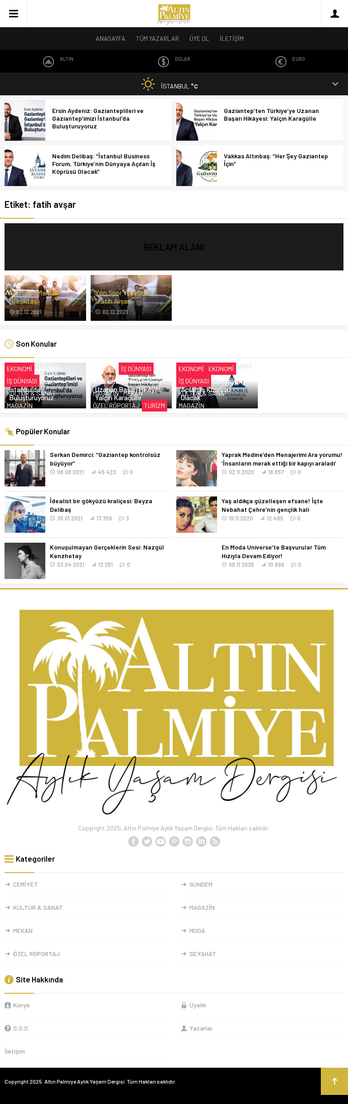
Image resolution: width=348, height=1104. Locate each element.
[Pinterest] (174, 841)
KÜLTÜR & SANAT (31, 393)
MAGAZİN (20, 405)
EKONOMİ (19, 369)
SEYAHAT (202, 953)
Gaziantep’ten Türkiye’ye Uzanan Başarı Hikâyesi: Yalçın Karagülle (271, 114)
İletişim (15, 1051)
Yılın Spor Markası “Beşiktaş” (34, 297)
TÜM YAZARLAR (157, 38)
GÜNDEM (48, 369)
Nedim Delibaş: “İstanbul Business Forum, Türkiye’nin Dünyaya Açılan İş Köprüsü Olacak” (103, 163)
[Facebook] (133, 841)
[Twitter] (146, 841)
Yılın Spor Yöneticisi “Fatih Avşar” (123, 297)
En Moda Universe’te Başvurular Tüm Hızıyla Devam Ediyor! (274, 551)
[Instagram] (187, 841)
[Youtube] (160, 841)
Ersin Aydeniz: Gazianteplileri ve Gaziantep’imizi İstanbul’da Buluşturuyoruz (98, 118)
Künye (21, 1005)
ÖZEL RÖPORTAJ (116, 405)
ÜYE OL (199, 38)
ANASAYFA (111, 38)
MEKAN (133, 393)
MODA (197, 930)
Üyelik (197, 1005)
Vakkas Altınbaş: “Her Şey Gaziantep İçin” (276, 159)
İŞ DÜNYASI (22, 381)
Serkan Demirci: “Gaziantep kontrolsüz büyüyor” (105, 459)
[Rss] (214, 841)
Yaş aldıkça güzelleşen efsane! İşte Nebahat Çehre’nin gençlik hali (272, 505)
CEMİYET (25, 884)
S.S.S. (21, 1028)
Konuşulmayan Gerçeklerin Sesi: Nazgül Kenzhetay (107, 551)
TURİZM (154, 405)
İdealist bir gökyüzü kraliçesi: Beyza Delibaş (101, 505)
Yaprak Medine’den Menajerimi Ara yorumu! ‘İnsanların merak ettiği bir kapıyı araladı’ (282, 459)
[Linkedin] (201, 841)
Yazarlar (201, 1028)
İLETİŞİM (232, 38)
